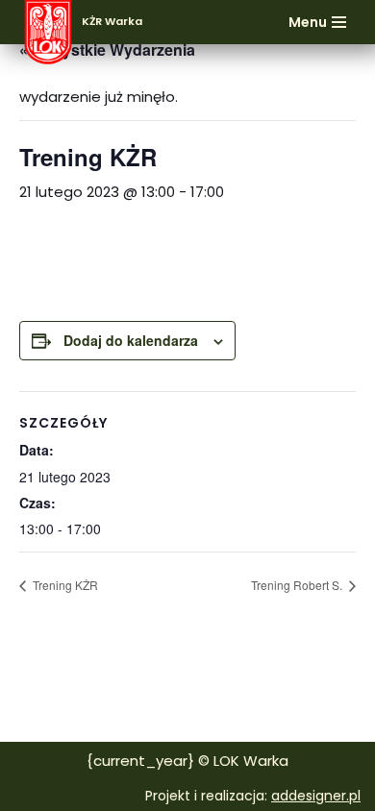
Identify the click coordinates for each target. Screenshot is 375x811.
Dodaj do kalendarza (130, 340)
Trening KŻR (64, 585)
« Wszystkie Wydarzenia (107, 49)
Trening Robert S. (298, 585)
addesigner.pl (316, 795)
